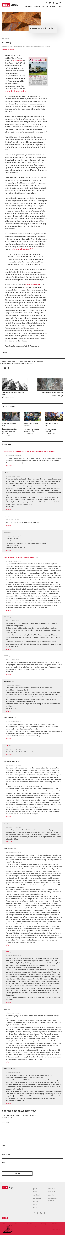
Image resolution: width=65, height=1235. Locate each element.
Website (4, 1162)
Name (4, 1145)
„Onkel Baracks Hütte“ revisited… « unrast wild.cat (19, 557)
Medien (35, 1201)
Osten (35, 1207)
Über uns (45, 6)
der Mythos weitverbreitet (33, 285)
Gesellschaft (36, 1195)
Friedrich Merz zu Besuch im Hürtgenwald (31, 424)
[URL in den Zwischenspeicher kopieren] (1, 368)
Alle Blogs (28, 6)
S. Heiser (6, 952)
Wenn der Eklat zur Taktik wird (52, 424)
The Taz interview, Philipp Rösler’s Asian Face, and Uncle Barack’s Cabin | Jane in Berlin (30, 452)
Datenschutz (51, 1192)
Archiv (35, 1204)
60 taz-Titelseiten (17, 60)
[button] (5, 368)
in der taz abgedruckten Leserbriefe (16, 91)
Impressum (51, 1189)
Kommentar (5, 1123)
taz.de (60, 6)
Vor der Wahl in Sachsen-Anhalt (9, 424)
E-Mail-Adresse (6, 1154)
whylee (6, 745)
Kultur (35, 1192)
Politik (35, 1189)
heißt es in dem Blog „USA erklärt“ (22, 249)
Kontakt (53, 6)
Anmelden (51, 1195)
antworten (9, 466)
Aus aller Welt (37, 1198)
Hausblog (37, 6)
